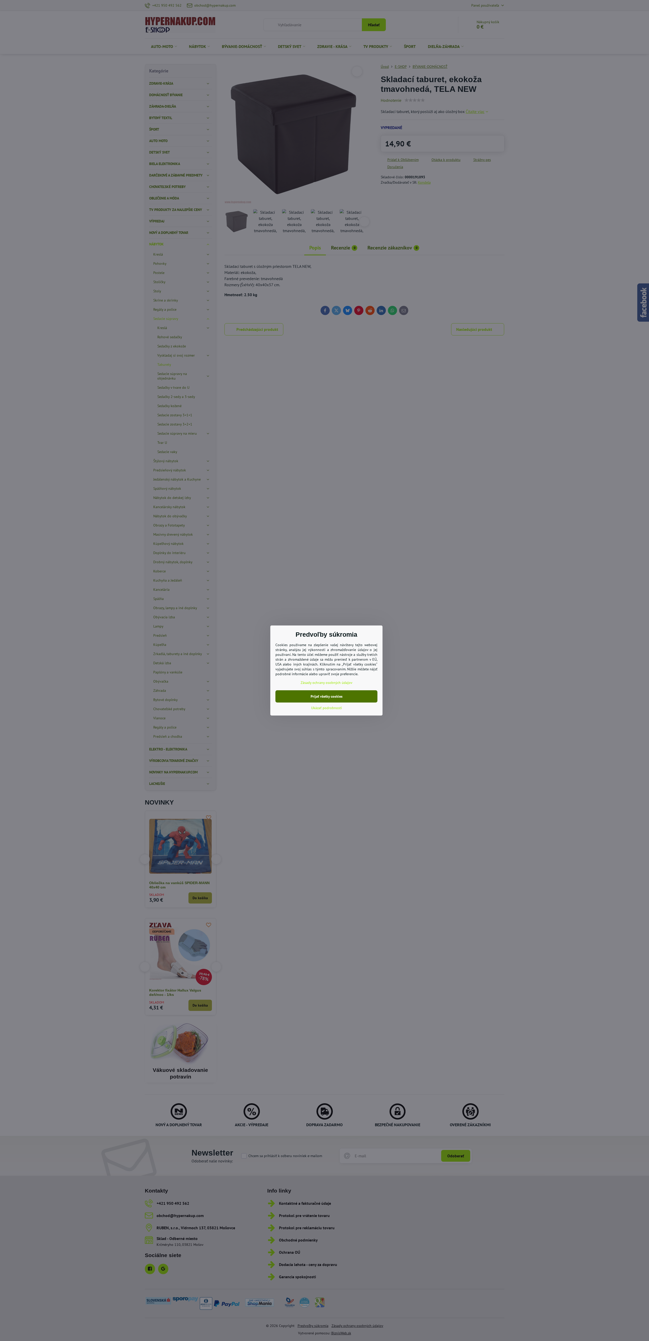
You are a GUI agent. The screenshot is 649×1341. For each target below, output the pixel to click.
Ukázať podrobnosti (326, 708)
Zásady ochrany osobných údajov (326, 682)
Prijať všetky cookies (326, 696)
